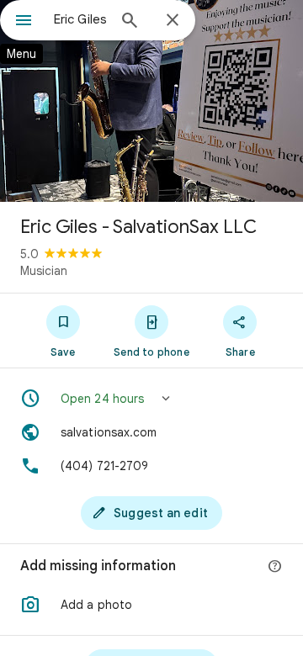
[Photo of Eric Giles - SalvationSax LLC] (151, 101)
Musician (43, 270)
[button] (151, 398)
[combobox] (80, 19)
